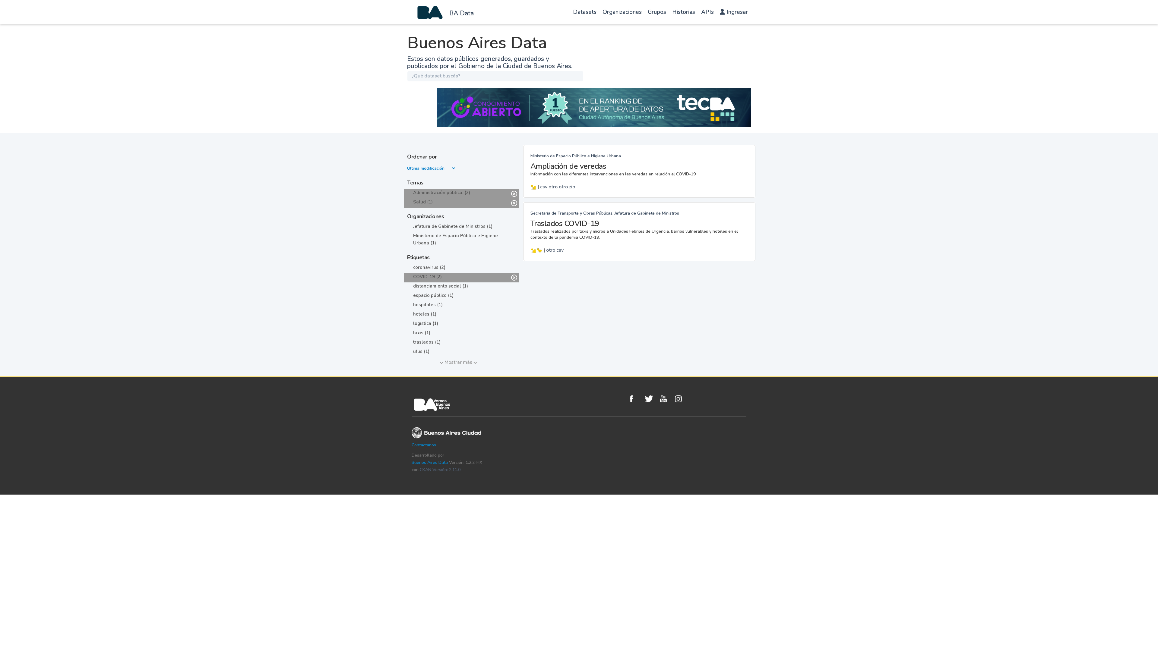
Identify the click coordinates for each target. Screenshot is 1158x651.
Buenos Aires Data (430, 462)
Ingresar (736, 12)
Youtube (666, 398)
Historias (683, 12)
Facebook (636, 398)
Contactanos (424, 445)
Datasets (584, 12)
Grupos (657, 12)
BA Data (461, 13)
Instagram (681, 398)
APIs (707, 12)
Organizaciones (622, 12)
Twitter (651, 398)
